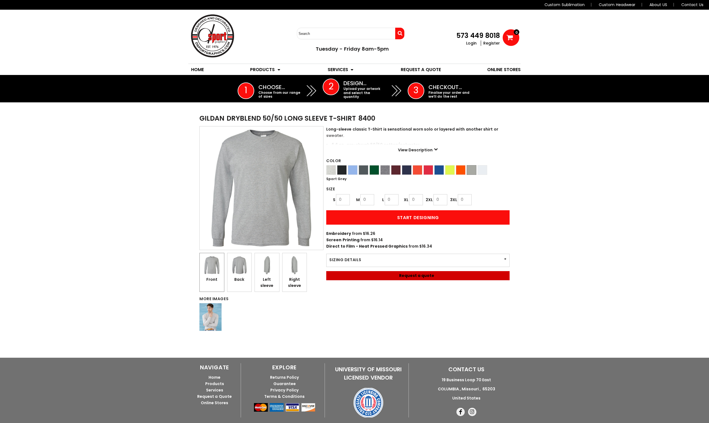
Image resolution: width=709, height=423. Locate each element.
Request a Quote (214, 396)
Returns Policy (284, 377)
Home (214, 377)
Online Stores (214, 403)
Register (491, 43)
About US (658, 4)
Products (214, 383)
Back (239, 279)
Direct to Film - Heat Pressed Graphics (367, 246)
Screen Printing (342, 240)
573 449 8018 (478, 35)
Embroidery (338, 233)
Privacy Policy (284, 390)
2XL (429, 200)
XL (406, 200)
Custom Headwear (617, 4)
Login (471, 43)
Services (214, 390)
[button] (266, 69)
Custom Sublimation (564, 4)
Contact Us (692, 4)
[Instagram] (472, 412)
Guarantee (284, 383)
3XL (453, 200)
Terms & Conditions (284, 396)
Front (211, 279)
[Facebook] (460, 412)
